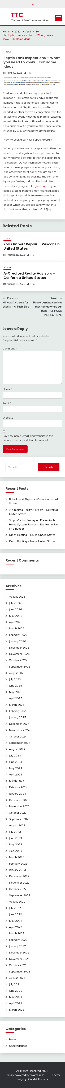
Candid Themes (38, 1079)
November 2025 (19, 653)
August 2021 (17, 978)
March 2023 (16, 857)
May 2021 (15, 997)
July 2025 (15, 679)
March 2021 (16, 1009)
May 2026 (15, 615)
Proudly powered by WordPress (25, 1075)
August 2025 (17, 673)
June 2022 (15, 914)
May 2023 (15, 844)
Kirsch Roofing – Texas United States (32, 534)
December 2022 (19, 876)
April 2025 (15, 698)
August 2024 (17, 749)
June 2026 (15, 609)
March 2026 (16, 628)
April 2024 (15, 774)
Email (7, 403)
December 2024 (19, 723)
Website (8, 417)
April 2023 (15, 850)
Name (7, 389)
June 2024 (15, 762)
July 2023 (15, 831)
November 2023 (19, 806)
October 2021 (18, 965)
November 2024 (19, 730)
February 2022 (18, 939)
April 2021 (15, 1003)
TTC (17, 14)
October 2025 (18, 660)
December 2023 (19, 800)
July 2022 (15, 908)
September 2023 (19, 819)
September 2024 (19, 742)
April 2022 (15, 927)
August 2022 (17, 901)
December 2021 (19, 952)
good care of (42, 186)
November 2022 (19, 882)
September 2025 (19, 666)
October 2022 (18, 889)
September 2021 (19, 971)
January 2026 (17, 641)
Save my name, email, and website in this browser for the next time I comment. (28, 438)
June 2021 (15, 990)
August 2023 (17, 825)
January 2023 (17, 869)
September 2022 (19, 895)
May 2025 (15, 692)
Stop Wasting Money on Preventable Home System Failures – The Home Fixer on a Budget (34, 524)
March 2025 (16, 704)
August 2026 (17, 596)
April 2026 (15, 622)
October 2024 (18, 736)
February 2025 (18, 711)
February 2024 (18, 787)
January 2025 (17, 717)
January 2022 (17, 946)
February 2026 (18, 634)
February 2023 (18, 863)
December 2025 (19, 647)
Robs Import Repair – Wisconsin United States (31, 246)
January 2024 (17, 793)
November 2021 (19, 959)
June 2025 (15, 685)
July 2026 (15, 603)
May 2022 (15, 920)
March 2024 (16, 781)
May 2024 (15, 768)
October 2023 (18, 812)
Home (7, 52)
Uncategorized (18, 1045)
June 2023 (15, 838)
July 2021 (15, 984)
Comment (10, 348)
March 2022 (16, 933)
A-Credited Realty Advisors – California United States (29, 275)
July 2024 (15, 755)
